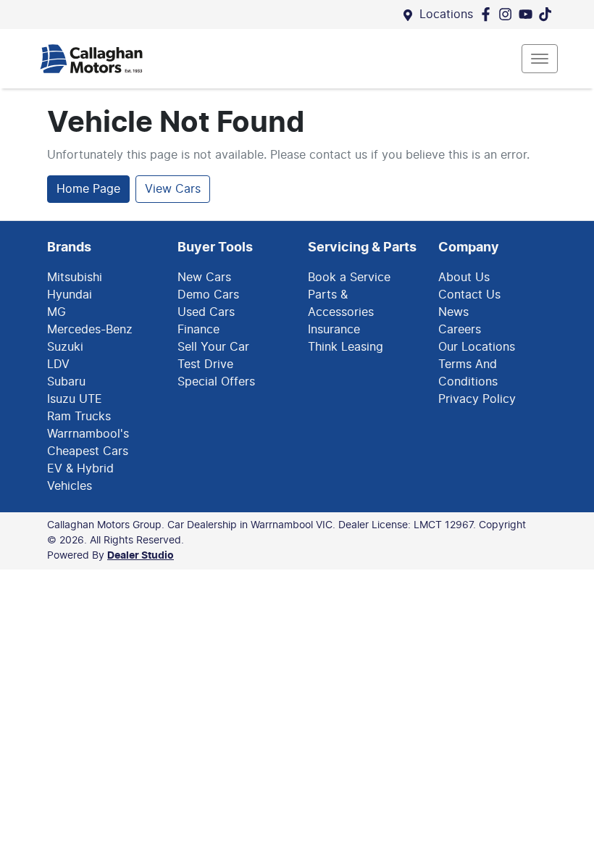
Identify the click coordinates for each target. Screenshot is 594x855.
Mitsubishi (74, 277)
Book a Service (349, 277)
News (453, 312)
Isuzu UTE (74, 399)
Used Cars (206, 312)
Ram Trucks (79, 416)
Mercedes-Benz (90, 329)
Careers (459, 329)
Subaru (66, 382)
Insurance (334, 329)
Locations (446, 14)
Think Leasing (345, 347)
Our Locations (476, 347)
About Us (464, 277)
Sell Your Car (213, 347)
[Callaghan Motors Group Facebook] (488, 14)
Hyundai (69, 295)
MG (56, 312)
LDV (58, 364)
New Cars (204, 277)
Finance (198, 329)
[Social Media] (548, 14)
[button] (540, 58)
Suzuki (65, 347)
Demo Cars (208, 295)
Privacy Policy (477, 399)
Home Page (88, 189)
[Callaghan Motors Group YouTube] (528, 14)
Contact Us (469, 295)
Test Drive (205, 364)
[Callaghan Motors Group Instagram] (508, 14)
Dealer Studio (140, 556)
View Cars (173, 189)
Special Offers (216, 382)
